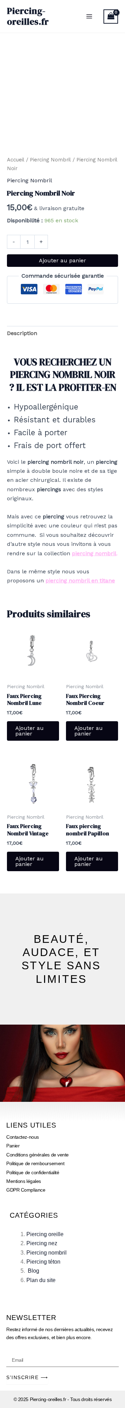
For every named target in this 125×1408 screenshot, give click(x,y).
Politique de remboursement (35, 1163)
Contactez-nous (22, 1137)
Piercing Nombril (50, 160)
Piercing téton (43, 1262)
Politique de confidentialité (32, 1172)
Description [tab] (22, 333)
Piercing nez (41, 1243)
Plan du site (41, 1280)
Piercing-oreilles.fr (28, 16)
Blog (33, 1271)
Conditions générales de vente (37, 1155)
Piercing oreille (45, 1234)
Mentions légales (23, 1181)
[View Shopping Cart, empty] (110, 16)
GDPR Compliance (25, 1190)
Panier (12, 1145)
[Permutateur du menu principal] (89, 16)
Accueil (15, 160)
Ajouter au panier (62, 260)
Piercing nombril (46, 1253)
